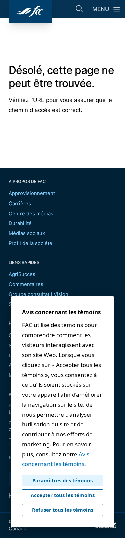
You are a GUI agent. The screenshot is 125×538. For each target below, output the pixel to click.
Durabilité (20, 223)
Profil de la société (30, 243)
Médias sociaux (27, 233)
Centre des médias (31, 214)
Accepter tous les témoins (63, 495)
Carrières (20, 203)
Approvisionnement (32, 193)
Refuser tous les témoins (62, 509)
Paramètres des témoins (62, 480)
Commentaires (26, 284)
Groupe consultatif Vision (38, 294)
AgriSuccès (22, 274)
